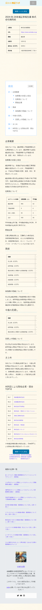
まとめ (15, 124)
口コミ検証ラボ (13, 3)
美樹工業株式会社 (19, 415)
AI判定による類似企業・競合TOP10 (23, 129)
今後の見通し (17, 116)
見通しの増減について (24, 119)
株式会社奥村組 (18, 438)
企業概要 (16, 92)
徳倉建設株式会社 (19, 397)
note (8, 587)
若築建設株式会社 (19, 402)
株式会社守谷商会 (19, 406)
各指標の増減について (24, 111)
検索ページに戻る (21, 11)
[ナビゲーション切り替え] (33, 3)
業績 (14, 107)
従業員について (21, 99)
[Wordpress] (24, 596)
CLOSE (31, 86)
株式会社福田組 (18, 420)
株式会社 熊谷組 (19, 425)
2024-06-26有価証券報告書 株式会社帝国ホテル (14, 456)
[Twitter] (18, 596)
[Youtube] (21, 596)
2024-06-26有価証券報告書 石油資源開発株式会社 (26, 456)
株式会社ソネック (19, 429)
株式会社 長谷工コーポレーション (24, 411)
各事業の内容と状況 (23, 96)
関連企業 (18, 103)
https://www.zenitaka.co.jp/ (29, 32)
